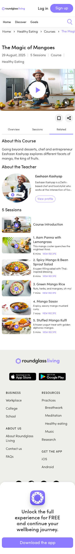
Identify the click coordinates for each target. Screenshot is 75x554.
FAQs (10, 456)
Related (61, 129)
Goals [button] (34, 22)
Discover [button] (20, 22)
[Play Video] (37, 90)
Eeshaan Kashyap (48, 176)
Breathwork (53, 407)
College (12, 408)
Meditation (53, 415)
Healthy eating (56, 423)
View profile (45, 199)
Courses (50, 31)
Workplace (14, 400)
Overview (14, 129)
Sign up (61, 7)
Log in (43, 8)
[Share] (69, 118)
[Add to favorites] (59, 118)
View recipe (49, 253)
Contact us (14, 448)
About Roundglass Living (19, 438)
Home (7, 22)
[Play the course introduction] (16, 225)
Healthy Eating (28, 31)
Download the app (37, 542)
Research (49, 439)
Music (49, 431)
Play (16, 195)
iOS (44, 458)
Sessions (37, 129)
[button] (68, 22)
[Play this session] (16, 246)
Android (48, 466)
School (11, 416)
